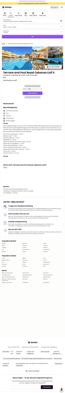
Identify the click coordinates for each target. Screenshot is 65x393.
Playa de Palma (5, 260)
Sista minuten (26, 273)
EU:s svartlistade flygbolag (11, 358)
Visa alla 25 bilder (54, 66)
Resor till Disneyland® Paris (8, 277)
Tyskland (4, 247)
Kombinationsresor (27, 275)
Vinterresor (46, 273)
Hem (3, 43)
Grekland (45, 245)
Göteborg (4, 264)
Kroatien (45, 251)
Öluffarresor (26, 277)
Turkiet (44, 243)
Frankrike (25, 245)
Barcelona (25, 260)
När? (4, 25)
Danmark (25, 243)
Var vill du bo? (7, 20)
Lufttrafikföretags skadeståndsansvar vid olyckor (37, 358)
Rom (3, 262)
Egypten (4, 251)
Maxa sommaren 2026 (7, 273)
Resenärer (6, 31)
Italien (3, 245)
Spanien (4, 243)
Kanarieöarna (46, 249)
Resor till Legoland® (48, 275)
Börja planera (32, 93)
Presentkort (58, 363)
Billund (24, 258)
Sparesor (45, 279)
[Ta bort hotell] (61, 21)
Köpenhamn (46, 264)
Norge (24, 251)
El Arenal (25, 266)
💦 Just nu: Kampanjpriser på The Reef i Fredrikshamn (32, 3)
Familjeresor (25, 282)
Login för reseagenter (56, 352)
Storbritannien (26, 249)
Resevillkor (6, 351)
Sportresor (25, 279)
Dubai (24, 264)
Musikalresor (46, 282)
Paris (44, 258)
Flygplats (25, 89)
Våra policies (58, 358)
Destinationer (45, 351)
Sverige (24, 247)
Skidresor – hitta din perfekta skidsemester (9, 279)
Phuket (24, 262)
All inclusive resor (6, 275)
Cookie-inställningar (33, 371)
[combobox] (31, 21)
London (45, 260)
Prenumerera (47, 387)
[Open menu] (62, 7)
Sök (32, 36)
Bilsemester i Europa (7, 282)
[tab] (5, 14)
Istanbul (4, 266)
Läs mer (5, 123)
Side (44, 266)
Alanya (3, 258)
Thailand (45, 247)
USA (3, 249)
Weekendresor (46, 277)
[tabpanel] (32, 28)
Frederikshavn (46, 262)
